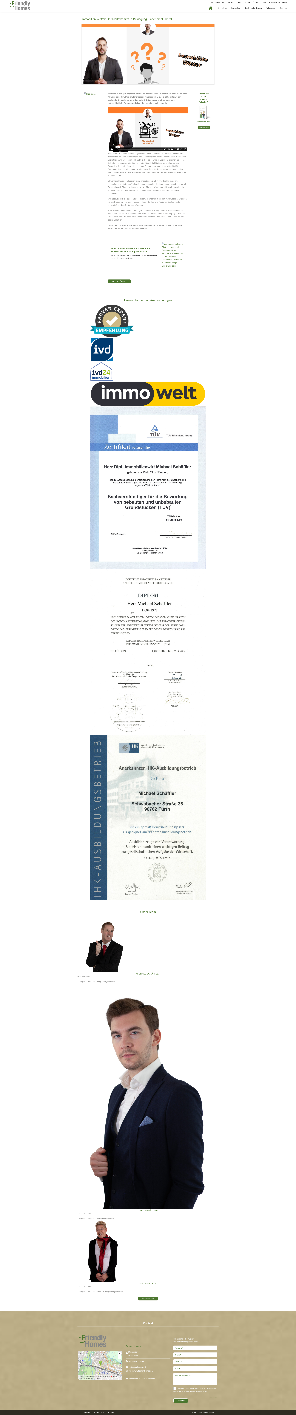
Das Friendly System (253, 8)
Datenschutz (99, 1412)
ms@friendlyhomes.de (106, 982)
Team (239, 2)
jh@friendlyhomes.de (105, 1218)
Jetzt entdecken (204, 127)
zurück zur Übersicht (119, 281)
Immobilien (235, 8)
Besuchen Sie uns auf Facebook (141, 1379)
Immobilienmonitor (217, 2)
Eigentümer (222, 8)
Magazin (231, 2)
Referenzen (270, 8)
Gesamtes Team (148, 1299)
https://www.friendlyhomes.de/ (140, 1371)
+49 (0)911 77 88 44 (87, 982)
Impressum (86, 1412)
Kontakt (248, 2)
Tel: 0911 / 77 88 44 (136, 1361)
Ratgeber (283, 8)
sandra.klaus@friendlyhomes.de (110, 1292)
